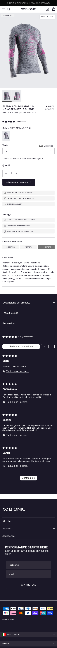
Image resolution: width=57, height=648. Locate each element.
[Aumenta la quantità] (17, 173)
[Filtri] (44, 346)
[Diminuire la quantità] (5, 173)
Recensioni (8, 323)
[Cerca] (10, 9)
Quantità (6, 165)
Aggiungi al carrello (18, 182)
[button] (8, 122)
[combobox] (28, 635)
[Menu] (3, 9)
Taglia (5, 145)
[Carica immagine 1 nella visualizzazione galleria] (28, 50)
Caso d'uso (7, 257)
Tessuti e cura (10, 313)
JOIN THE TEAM (28, 584)
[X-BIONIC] (28, 9)
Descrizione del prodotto (16, 302)
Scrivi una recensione (21, 346)
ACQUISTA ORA (43, 3)
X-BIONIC (11, 620)
